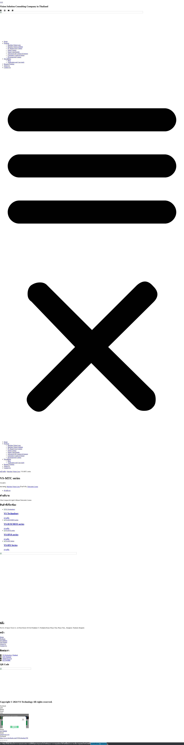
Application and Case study (16, 62)
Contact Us (7, 67)
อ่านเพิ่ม (6, 518)
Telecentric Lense (32, 486)
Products (6, 43)
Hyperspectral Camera (14, 57)
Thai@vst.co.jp (4, 734)
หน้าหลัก (3, 471)
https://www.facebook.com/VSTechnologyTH (14, 738)
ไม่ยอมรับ (103, 743)
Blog (9, 60)
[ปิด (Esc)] (6, 740)
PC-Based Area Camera (15, 48)
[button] (92, 255)
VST (1, 2)
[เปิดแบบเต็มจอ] (2, 740)
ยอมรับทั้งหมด (95, 743)
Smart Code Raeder (14, 52)
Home (6, 41)
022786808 (3, 731)
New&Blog (7, 59)
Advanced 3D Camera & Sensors (18, 53)
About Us (7, 66)
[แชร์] (4, 740)
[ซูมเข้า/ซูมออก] (1, 740)
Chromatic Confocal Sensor (16, 55)
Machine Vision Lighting (15, 47)
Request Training (9, 64)
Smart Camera (12, 50)
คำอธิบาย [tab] (7, 490)
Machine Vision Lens (14, 45)
